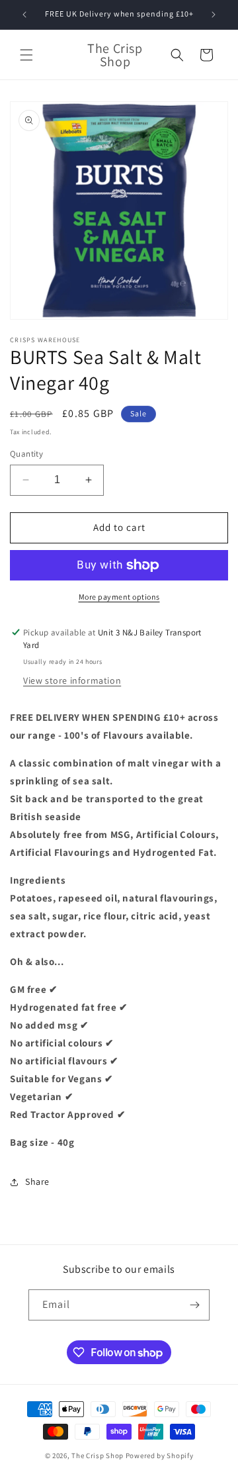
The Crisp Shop (97, 1455)
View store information (72, 680)
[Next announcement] (213, 14)
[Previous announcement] (24, 14)
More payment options (119, 597)
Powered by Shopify (160, 1455)
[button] (26, 54)
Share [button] (37, 1181)
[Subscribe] (194, 1304)
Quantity (26, 453)
